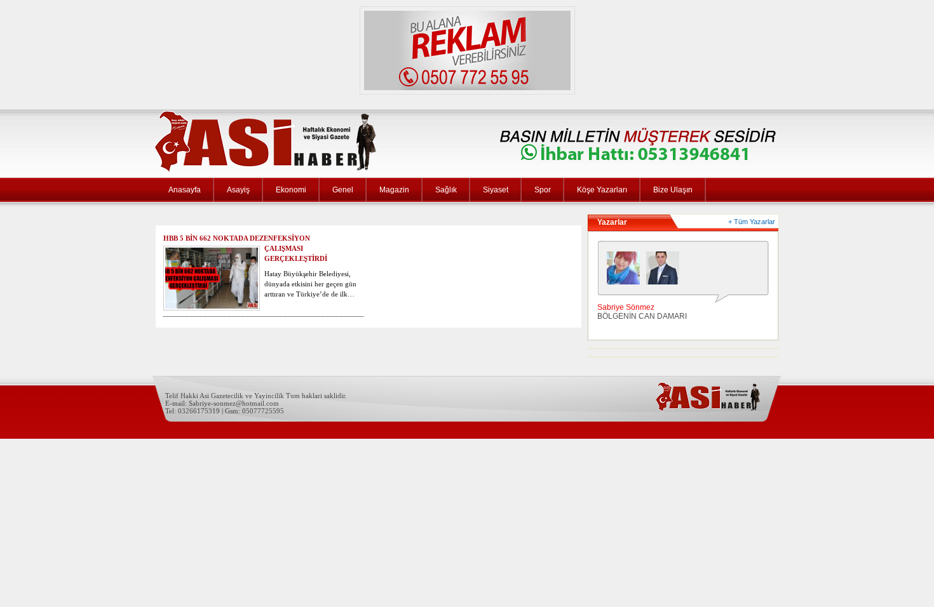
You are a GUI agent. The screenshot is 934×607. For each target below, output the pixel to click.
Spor (542, 189)
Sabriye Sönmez (625, 307)
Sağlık (446, 189)
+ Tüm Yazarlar (751, 221)
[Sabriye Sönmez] (626, 271)
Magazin (394, 189)
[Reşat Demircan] (666, 271)
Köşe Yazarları (602, 189)
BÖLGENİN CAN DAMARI (642, 316)
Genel (342, 189)
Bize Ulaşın (673, 189)
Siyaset (495, 189)
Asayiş (238, 189)
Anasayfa (184, 189)
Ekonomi (291, 189)
